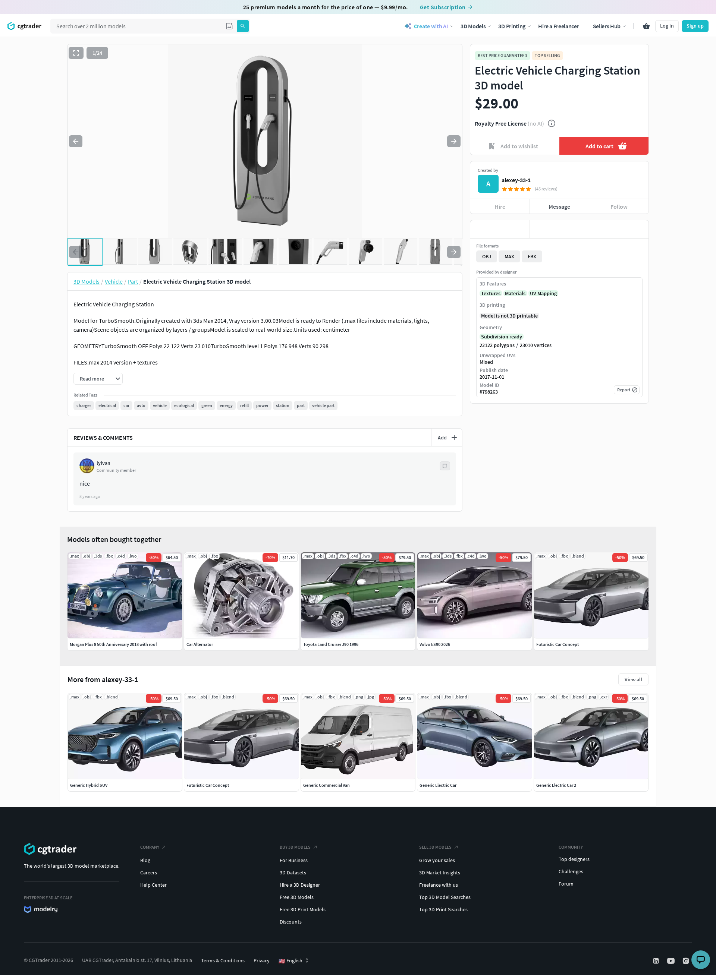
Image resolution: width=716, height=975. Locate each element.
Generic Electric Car (438, 785)
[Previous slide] (75, 141)
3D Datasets (293, 872)
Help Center (153, 884)
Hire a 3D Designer (300, 884)
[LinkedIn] (656, 960)
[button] (229, 26)
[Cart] (646, 26)
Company (149, 847)
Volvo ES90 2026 (435, 644)
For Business (294, 860)
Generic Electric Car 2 (556, 785)
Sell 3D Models (435, 847)
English (290, 961)
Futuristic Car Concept (207, 785)
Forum (566, 883)
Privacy (262, 960)
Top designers (574, 859)
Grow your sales (437, 860)
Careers (148, 872)
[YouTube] (671, 960)
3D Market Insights (439, 872)
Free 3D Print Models (303, 909)
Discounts (291, 921)
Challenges (571, 871)
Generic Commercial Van (326, 785)
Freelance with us (438, 884)
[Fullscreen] (76, 53)
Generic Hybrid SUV (88, 785)
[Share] (619, 229)
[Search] (243, 26)
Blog (145, 860)
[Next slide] (454, 141)
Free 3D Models (297, 897)
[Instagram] (686, 961)
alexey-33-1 (516, 180)
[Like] (500, 229)
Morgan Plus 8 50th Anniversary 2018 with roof (113, 644)
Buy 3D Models (295, 847)
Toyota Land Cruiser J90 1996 (330, 644)
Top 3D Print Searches (443, 909)
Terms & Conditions (223, 960)
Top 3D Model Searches (445, 897)
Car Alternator (199, 644)
